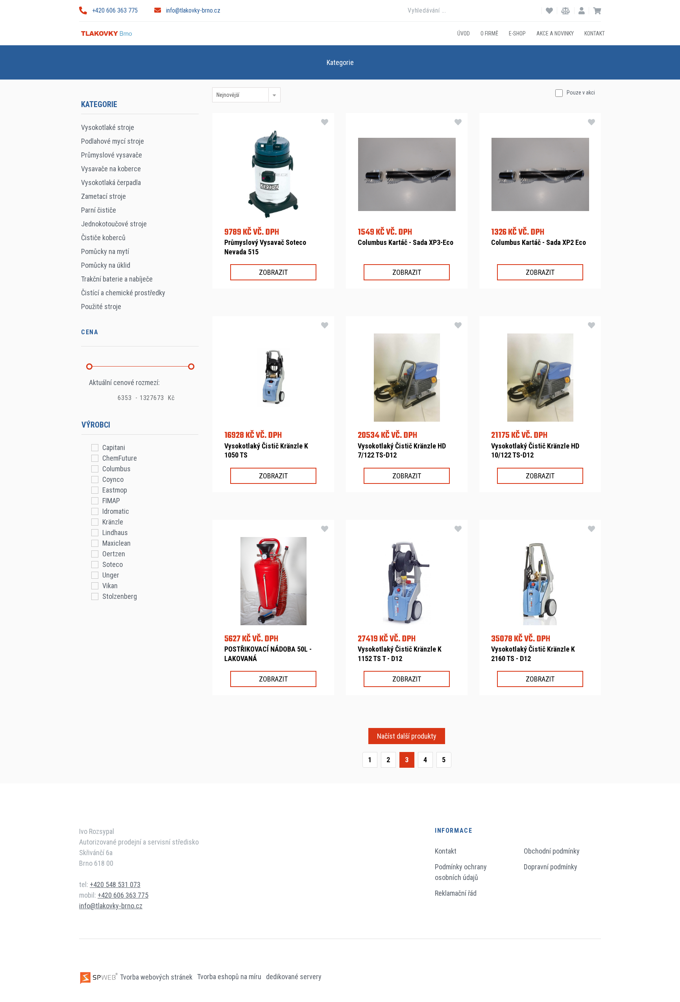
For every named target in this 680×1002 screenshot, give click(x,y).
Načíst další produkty (406, 736)
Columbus (116, 469)
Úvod (463, 33)
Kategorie (340, 62)
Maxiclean (116, 543)
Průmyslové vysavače (111, 155)
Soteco (112, 564)
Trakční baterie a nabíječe (117, 279)
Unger (110, 575)
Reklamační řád (456, 893)
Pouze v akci (581, 92)
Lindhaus (115, 532)
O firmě (489, 33)
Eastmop (114, 490)
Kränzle (112, 522)
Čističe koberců (103, 237)
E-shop (517, 33)
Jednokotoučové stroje (114, 224)
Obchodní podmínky (552, 851)
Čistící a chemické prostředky (123, 293)
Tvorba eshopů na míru (230, 977)
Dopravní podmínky (550, 867)
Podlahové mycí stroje (112, 141)
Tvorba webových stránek (156, 977)
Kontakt (594, 33)
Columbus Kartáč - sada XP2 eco (538, 242)
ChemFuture (119, 458)
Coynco (113, 479)
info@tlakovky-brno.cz (193, 10)
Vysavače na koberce (111, 169)
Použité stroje (101, 306)
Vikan (110, 586)
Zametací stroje (103, 196)
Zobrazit (273, 272)
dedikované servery (294, 977)
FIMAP (111, 500)
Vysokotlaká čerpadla (111, 182)
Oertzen (113, 554)
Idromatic (115, 511)
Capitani (113, 447)
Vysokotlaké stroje (107, 127)
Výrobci (95, 425)
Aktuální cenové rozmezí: (124, 382)
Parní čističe (98, 210)
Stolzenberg (119, 596)
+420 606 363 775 (115, 10)
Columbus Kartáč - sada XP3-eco (405, 242)
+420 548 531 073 (115, 884)
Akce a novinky (555, 33)
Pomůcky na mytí (105, 251)
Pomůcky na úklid (105, 265)
